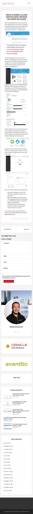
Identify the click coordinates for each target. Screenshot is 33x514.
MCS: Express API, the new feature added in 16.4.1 (19, 402)
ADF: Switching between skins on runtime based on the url (15, 418)
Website (6, 268)
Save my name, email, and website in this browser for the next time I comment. (16, 277)
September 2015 (7, 487)
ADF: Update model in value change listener (19, 425)
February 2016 (7, 471)
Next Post (26, 229)
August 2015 (7, 490)
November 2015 (7, 481)
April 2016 (6, 465)
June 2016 (6, 459)
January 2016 (7, 474)
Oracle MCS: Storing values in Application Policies (20, 394)
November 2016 (7, 446)
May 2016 (6, 462)
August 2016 (7, 452)
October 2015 (7, 484)
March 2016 (7, 468)
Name (5, 256)
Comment (6, 243)
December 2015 (7, 478)
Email (5, 262)
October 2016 (7, 449)
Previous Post (7, 229)
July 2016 (6, 455)
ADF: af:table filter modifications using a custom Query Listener (20, 411)
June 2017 (6, 443)
